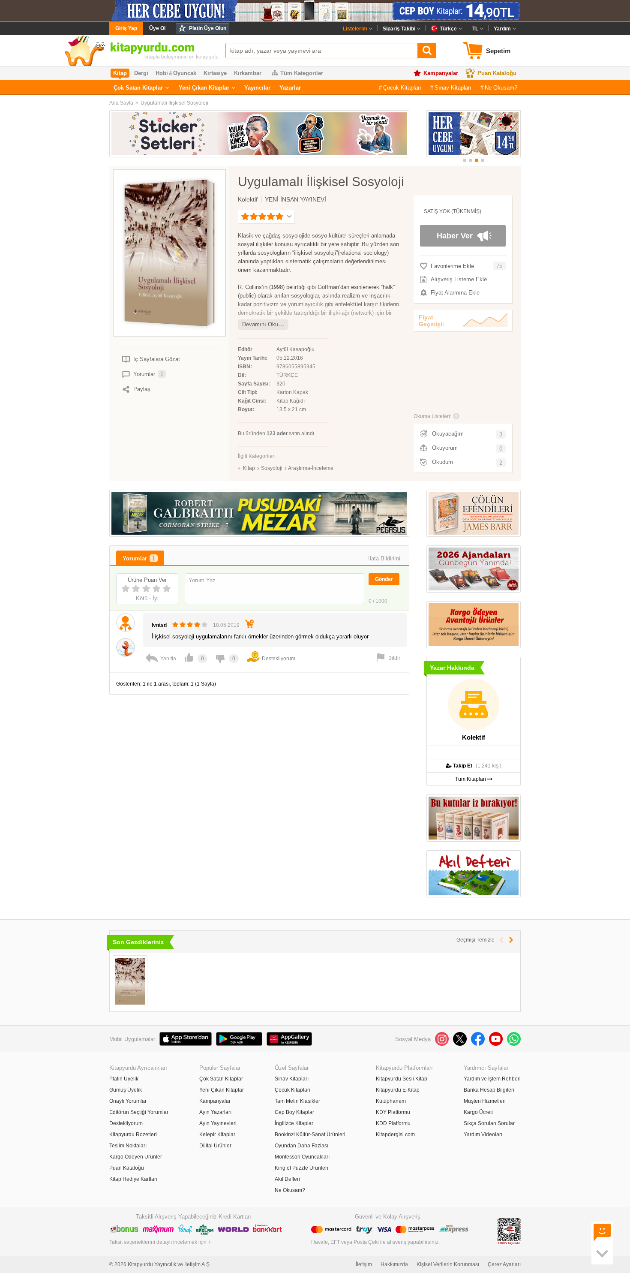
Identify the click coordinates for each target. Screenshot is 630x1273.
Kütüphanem (391, 1101)
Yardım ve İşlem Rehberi (492, 1079)
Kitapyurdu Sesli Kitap (401, 1079)
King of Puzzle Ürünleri (301, 1168)
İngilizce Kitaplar (294, 1123)
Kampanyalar (440, 73)
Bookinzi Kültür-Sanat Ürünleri (310, 1135)
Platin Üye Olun (207, 28)
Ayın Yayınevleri (218, 1123)
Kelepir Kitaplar (217, 1135)
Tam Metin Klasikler (297, 1101)
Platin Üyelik (123, 1079)
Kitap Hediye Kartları (133, 1179)
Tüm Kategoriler (301, 73)
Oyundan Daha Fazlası (301, 1146)
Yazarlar (290, 87)
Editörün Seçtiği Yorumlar (138, 1112)
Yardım (502, 29)
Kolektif (248, 199)
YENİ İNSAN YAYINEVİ (295, 199)
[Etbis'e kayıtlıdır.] (509, 1231)
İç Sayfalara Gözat (156, 359)
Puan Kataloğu (496, 73)
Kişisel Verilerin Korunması (448, 1264)
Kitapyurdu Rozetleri (133, 1135)
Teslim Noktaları (128, 1146)
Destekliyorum (126, 1123)
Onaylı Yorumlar (128, 1101)
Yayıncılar (257, 87)
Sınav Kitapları (453, 87)
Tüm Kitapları (471, 779)
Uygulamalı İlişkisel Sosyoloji (174, 103)
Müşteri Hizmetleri (485, 1101)
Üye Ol (157, 28)
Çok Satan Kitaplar (138, 87)
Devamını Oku (260, 324)
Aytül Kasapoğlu (295, 349)
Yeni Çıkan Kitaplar (204, 87)
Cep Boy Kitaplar (294, 1112)
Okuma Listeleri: (432, 416)
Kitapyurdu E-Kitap (398, 1090)
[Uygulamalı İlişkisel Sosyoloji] (130, 981)
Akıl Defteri (287, 1179)
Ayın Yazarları (215, 1112)
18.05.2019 (226, 625)
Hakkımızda (394, 1264)
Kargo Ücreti (478, 1112)
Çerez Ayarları (504, 1264)
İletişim (364, 1264)
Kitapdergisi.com (395, 1135)
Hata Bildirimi (383, 558)
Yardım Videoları (483, 1135)
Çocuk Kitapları (402, 87)
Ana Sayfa (121, 103)
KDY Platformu (393, 1112)
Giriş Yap (126, 28)
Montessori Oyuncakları (302, 1157)
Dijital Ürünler (215, 1146)
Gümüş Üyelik (125, 1090)
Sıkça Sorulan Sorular (489, 1123)
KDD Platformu (393, 1123)
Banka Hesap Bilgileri (489, 1090)
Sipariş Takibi (399, 29)
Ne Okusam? (501, 87)
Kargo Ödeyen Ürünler (135, 1157)
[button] (464, 160)
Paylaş (141, 389)
